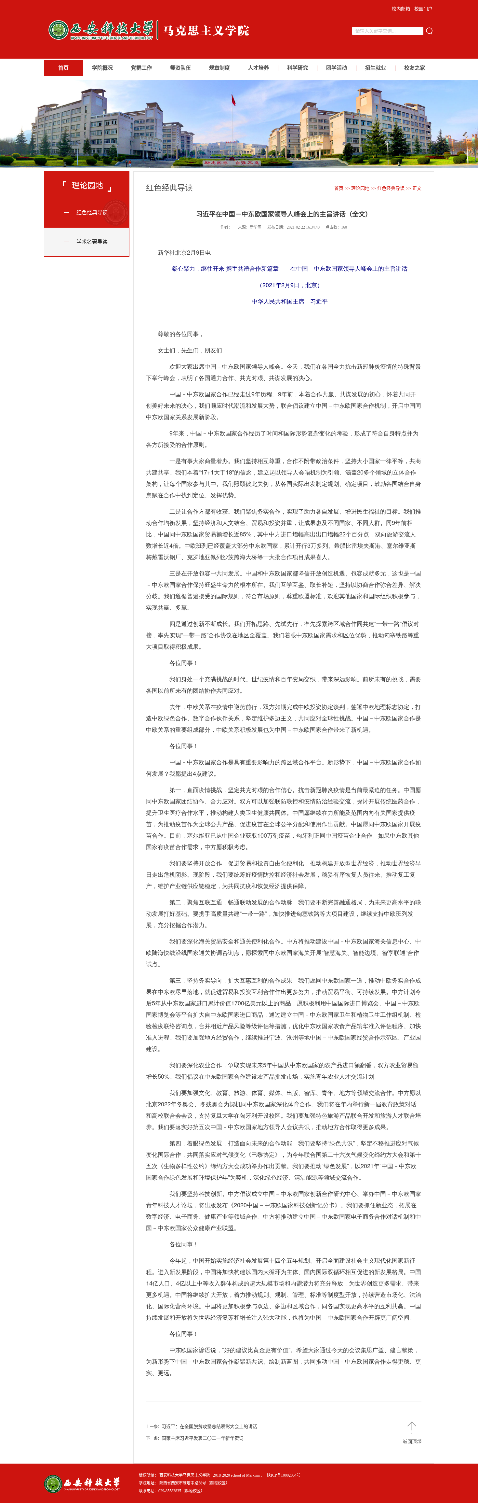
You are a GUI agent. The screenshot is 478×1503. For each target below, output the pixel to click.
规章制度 (219, 68)
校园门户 (423, 9)
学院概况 (102, 68)
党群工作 (141, 68)
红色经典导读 (92, 212)
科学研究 (297, 68)
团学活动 (336, 68)
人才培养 (258, 68)
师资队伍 (180, 68)
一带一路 (388, 623)
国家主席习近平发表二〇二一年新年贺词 (203, 1438)
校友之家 (414, 68)
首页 (63, 68)
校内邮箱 (401, 9)
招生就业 (375, 68)
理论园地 (360, 188)
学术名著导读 (92, 242)
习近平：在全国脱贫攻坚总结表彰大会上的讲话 (209, 1426)
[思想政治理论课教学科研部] (151, 41)
